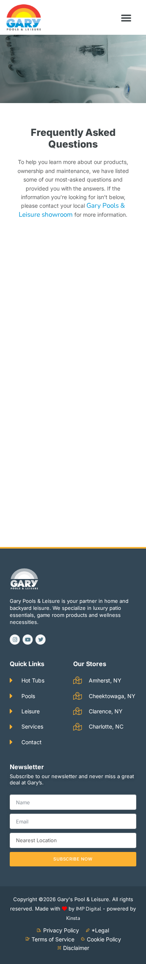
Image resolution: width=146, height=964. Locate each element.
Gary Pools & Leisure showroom (72, 210)
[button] (126, 17)
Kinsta (73, 918)
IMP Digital (88, 908)
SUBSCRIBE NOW (72, 859)
